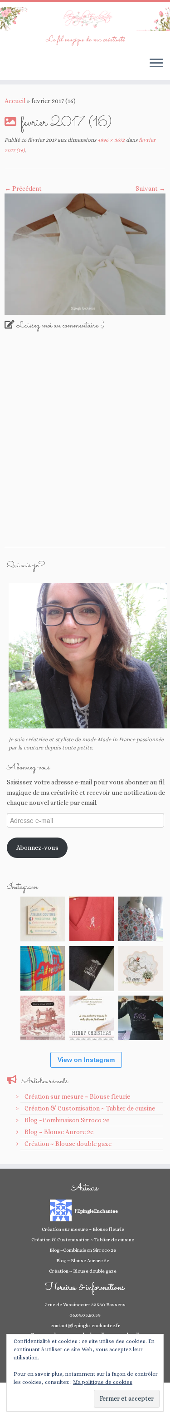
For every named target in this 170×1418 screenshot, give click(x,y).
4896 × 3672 (110, 140)
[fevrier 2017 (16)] (85, 253)
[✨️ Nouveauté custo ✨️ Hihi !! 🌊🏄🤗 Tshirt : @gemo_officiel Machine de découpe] (91, 919)
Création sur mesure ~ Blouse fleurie (77, 1096)
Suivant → (150, 188)
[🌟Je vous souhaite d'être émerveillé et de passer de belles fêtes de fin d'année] (91, 1018)
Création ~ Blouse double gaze (68, 1143)
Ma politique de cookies (102, 1382)
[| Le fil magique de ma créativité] (85, 19)
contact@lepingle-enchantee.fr (85, 1326)
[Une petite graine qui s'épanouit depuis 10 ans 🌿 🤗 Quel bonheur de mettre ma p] (140, 968)
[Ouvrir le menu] (156, 63)
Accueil (15, 100)
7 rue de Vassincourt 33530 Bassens (85, 1305)
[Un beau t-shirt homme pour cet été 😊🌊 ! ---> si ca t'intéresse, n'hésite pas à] (91, 968)
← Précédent (23, 188)
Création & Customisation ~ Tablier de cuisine (89, 1108)
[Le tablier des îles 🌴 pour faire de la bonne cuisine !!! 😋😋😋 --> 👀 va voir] (42, 968)
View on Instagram (86, 1059)
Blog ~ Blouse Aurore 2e (58, 1131)
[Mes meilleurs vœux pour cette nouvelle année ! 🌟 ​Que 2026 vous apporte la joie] (42, 1018)
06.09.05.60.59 (85, 1315)
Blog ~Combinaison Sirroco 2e (66, 1120)
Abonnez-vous (37, 847)
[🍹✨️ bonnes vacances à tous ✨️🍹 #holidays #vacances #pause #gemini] (42, 919)
